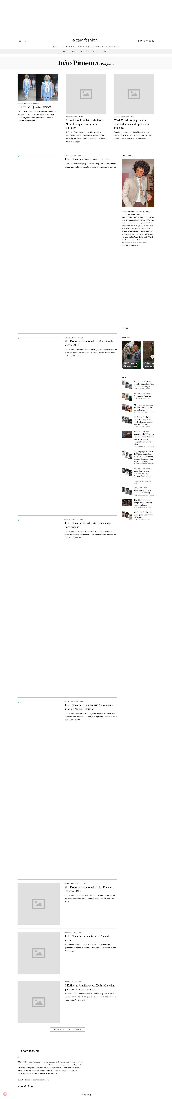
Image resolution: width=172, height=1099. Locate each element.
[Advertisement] (70, 16)
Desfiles (36, 103)
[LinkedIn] (150, 41)
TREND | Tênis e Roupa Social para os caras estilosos (143, 502)
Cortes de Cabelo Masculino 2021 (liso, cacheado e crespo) (143, 490)
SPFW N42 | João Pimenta (34, 107)
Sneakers (84, 51)
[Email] (153, 41)
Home (65, 51)
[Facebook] (138, 41)
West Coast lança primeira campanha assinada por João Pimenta (131, 124)
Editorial (80, 519)
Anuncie (105, 51)
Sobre (95, 51)
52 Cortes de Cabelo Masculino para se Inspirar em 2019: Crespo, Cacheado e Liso (142, 474)
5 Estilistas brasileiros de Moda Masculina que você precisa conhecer (85, 124)
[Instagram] (144, 41)
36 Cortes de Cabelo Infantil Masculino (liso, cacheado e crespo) (144, 384)
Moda (74, 51)
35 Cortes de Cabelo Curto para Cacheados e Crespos (143, 514)
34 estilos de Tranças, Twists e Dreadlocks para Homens (143, 407)
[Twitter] (141, 41)
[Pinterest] (147, 41)
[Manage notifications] (5, 1094)
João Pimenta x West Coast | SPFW (86, 159)
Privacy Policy (86, 1095)
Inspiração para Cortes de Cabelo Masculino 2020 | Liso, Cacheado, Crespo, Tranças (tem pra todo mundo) (144, 457)
